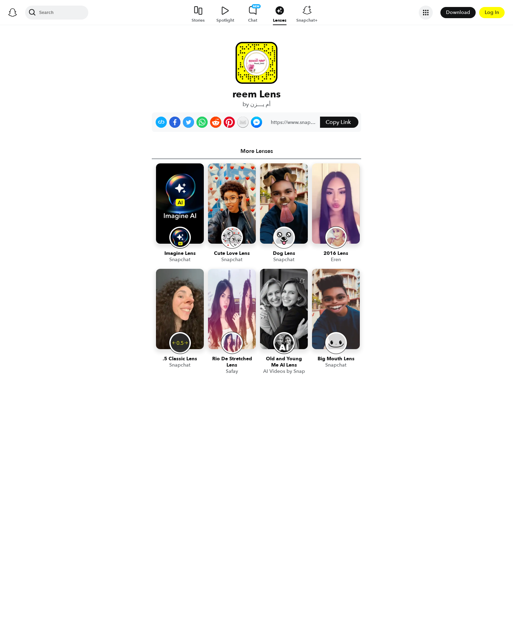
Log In (492, 12)
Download (458, 12)
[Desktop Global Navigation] (12, 12)
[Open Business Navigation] (426, 13)
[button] (161, 122)
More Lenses (256, 151)
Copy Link (338, 122)
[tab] (256, 151)
